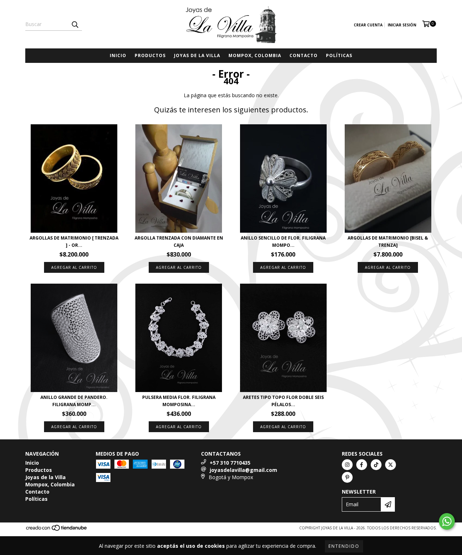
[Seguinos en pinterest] (347, 477)
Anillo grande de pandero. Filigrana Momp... (74, 401)
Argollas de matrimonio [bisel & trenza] (388, 241)
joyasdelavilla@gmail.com (243, 469)
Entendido (343, 546)
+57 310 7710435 (230, 462)
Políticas (339, 55)
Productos (150, 55)
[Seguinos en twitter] (390, 464)
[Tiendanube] (56, 529)
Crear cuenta (368, 24)
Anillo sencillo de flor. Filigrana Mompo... (283, 241)
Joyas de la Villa (197, 55)
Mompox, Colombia (254, 55)
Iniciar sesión (402, 24)
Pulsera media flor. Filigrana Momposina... (178, 401)
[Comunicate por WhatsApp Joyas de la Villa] (447, 521)
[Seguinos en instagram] (347, 464)
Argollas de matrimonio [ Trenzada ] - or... (74, 241)
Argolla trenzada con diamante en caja (179, 241)
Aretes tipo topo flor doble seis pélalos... (283, 401)
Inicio (118, 55)
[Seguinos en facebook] (361, 464)
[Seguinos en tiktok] (376, 464)
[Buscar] (74, 24)
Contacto (303, 55)
